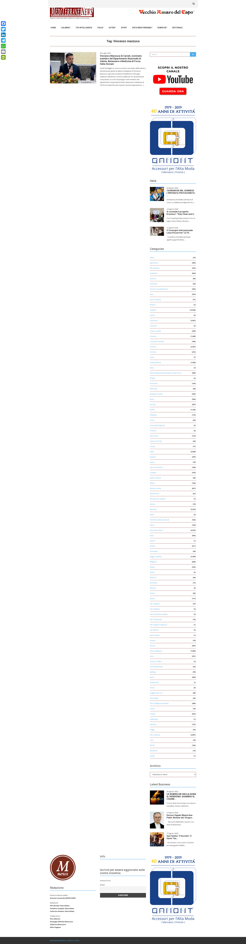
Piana (152, 525)
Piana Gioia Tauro (156, 530)
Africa (152, 257)
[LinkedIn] (3, 35)
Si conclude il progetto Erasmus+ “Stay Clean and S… (181, 212)
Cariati (152, 315)
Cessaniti (153, 326)
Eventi (152, 409)
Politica (152, 546)
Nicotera (153, 509)
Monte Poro (154, 493)
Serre (152, 656)
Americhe (153, 284)
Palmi (152, 514)
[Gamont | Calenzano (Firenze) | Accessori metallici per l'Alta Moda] (173, 139)
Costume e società (157, 341)
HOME (53, 28)
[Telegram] (3, 40)
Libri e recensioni (156, 467)
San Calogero (155, 604)
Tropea (152, 714)
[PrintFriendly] (3, 57)
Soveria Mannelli (156, 666)
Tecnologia (154, 698)
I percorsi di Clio (156, 441)
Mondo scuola (155, 488)
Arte (151, 294)
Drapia (152, 378)
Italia (100, 28)
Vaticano (153, 724)
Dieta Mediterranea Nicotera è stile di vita (165, 373)
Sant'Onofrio (155, 635)
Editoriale (177, 28)
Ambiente (153, 273)
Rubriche (161, 28)
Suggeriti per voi (156, 693)
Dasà (152, 368)
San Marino (154, 630)
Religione (153, 562)
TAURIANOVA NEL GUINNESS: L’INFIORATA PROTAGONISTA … (181, 193)
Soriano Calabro (156, 661)
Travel (152, 708)
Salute (152, 598)
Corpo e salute (155, 331)
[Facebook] (3, 23)
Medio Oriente (155, 478)
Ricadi (152, 567)
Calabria (65, 28)
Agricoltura (154, 263)
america (153, 278)
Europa (152, 404)
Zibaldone (153, 750)
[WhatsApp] (3, 46)
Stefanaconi (154, 682)
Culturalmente (155, 362)
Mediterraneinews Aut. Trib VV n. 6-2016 (64, 940)
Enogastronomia (156, 394)
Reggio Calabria (156, 556)
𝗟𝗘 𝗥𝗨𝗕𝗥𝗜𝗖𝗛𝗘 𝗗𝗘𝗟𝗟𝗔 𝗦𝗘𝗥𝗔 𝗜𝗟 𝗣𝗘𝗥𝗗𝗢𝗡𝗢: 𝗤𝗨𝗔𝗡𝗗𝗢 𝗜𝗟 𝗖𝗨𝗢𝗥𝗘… (181, 796)
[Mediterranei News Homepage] (63, 867)
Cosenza (153, 336)
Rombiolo (153, 583)
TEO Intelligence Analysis (159, 703)
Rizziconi (153, 577)
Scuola (152, 646)
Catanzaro (154, 320)
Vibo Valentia (155, 735)
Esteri (112, 28)
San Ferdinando (156, 619)
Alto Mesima (154, 268)
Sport (124, 28)
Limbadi (153, 472)
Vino (151, 740)
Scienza (153, 640)
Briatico (153, 305)
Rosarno (153, 588)
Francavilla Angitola (157, 425)
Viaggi (152, 729)
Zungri (152, 756)
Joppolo (153, 457)
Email (102, 885)
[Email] (3, 51)
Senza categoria (156, 651)
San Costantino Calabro (159, 614)
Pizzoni (152, 541)
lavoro (152, 462)
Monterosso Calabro (158, 499)
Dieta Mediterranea (141, 28)
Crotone (153, 352)
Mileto (152, 483)
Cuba (152, 357)
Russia (152, 593)
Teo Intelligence (84, 28)
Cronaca (153, 347)
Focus (152, 420)
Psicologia (153, 551)
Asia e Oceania (155, 299)
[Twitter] (3, 29)
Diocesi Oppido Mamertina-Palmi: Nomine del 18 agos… (180, 816)
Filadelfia (153, 415)
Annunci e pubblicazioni (159, 289)
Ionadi (152, 446)
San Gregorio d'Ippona (158, 625)
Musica (152, 504)
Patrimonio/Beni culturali (159, 520)
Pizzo (152, 535)
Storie (152, 687)
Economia (153, 383)
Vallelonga (154, 719)
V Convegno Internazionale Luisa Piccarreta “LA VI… (180, 231)
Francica (153, 430)
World (152, 745)
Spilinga (153, 672)
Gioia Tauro (154, 436)
